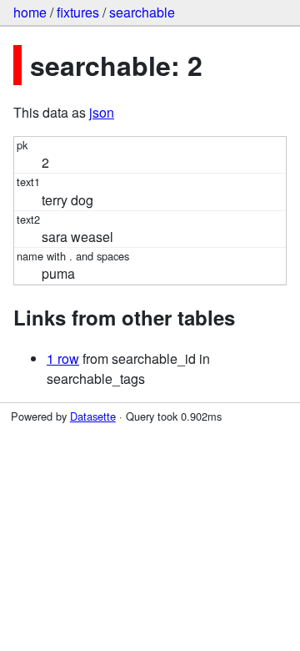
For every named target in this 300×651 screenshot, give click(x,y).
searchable (142, 12)
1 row (63, 358)
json (101, 112)
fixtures (78, 12)
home (30, 12)
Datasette (93, 416)
